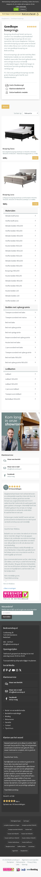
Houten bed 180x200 (26, 834)
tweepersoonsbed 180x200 (15, 829)
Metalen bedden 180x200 (14, 260)
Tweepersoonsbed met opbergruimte (18, 352)
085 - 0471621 (8, 642)
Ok (17, 9)
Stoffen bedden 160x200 (13, 240)
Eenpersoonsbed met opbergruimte (17, 337)
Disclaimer (10, 862)
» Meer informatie (21, 7)
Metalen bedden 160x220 (14, 250)
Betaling (8, 716)
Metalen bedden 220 (12, 295)
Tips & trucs (9, 728)
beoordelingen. (18, 804)
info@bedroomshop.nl (14, 467)
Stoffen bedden (21, 846)
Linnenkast (31, 846)
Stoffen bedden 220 (12, 300)
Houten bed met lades (12, 342)
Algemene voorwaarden (30, 859)
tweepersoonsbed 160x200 (29, 825)
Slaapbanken (24, 851)
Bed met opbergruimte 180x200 (16, 362)
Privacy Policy (32, 862)
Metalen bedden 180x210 (13, 280)
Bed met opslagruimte (13, 332)
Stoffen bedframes (11, 220)
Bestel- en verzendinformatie (15, 710)
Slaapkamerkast (10, 846)
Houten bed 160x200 (13, 834)
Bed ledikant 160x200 (12, 399)
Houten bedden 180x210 (13, 275)
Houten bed (28, 829)
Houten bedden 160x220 (13, 245)
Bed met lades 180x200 (13, 357)
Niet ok (23, 9)
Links (17, 864)
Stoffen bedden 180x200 (13, 265)
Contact (8, 725)
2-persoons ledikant (12, 389)
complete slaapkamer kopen (11, 825)
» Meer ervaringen (9, 588)
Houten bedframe (27, 842)
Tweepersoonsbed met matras (16, 317)
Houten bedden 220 (12, 290)
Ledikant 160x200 (11, 384)
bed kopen (26, 821)
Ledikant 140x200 (11, 379)
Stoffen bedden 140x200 (13, 230)
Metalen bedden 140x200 (14, 225)
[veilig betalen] (27, 869)
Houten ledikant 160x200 (28, 838)
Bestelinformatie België (13, 713)
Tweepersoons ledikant (13, 394)
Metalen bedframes (12, 215)
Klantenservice (7, 455)
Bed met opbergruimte (13, 327)
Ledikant (8, 374)
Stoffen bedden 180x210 (13, 285)
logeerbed (15, 851)
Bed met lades (10, 322)
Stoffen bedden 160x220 (13, 255)
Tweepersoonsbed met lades (15, 312)
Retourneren (9, 719)
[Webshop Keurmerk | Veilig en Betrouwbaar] (20, 595)
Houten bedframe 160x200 (12, 838)
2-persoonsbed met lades (14, 347)
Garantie (8, 722)
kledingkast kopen (16, 821)
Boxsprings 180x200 (12, 270)
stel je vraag (11, 475)
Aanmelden (7, 616)
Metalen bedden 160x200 (14, 235)
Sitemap (24, 864)
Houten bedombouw (13, 842)
